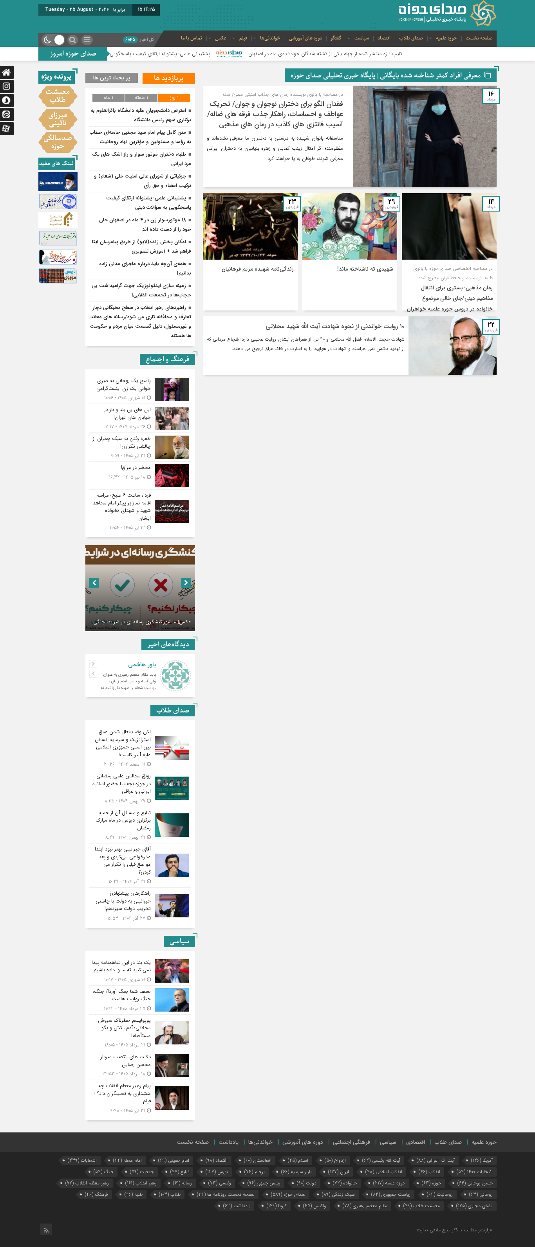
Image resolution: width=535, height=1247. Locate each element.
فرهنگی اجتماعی (351, 1142)
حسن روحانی (475, 1183)
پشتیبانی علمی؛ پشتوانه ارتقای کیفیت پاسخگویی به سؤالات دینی (194, 54)
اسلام (298, 1160)
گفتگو (336, 38)
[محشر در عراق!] (140, 475)
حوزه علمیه (446, 38)
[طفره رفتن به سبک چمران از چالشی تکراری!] (140, 447)
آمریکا (482, 1160)
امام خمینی (173, 1160)
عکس (220, 38)
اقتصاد (384, 38)
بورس (217, 1171)
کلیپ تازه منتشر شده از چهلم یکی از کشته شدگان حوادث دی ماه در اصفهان (376, 54)
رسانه (182, 1183)
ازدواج (335, 1160)
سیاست (361, 38)
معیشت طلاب (421, 1205)
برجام (254, 1171)
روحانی (481, 1194)
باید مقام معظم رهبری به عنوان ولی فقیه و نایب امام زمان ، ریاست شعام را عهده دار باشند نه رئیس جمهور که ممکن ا (128, 684)
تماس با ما (191, 38)
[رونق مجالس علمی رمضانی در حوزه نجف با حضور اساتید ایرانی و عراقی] (140, 788)
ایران (338, 1171)
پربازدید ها (169, 78)
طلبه (134, 1194)
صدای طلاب (411, 38)
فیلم (243, 38)
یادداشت (229, 1142)
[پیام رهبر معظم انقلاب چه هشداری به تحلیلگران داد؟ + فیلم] (140, 1097)
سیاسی (388, 1142)
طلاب (170, 1194)
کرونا (277, 1205)
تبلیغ (179, 1171)
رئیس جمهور (264, 1183)
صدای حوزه (288, 1194)
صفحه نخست (479, 38)
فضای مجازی (474, 1205)
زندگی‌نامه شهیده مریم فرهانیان (258, 269)
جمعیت (142, 1171)
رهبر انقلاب (141, 1183)
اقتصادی (415, 1142)
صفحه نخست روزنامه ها (226, 1194)
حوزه (431, 1183)
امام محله (127, 1160)
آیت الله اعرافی (436, 1160)
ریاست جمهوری (390, 1194)
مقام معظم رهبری (365, 1205)
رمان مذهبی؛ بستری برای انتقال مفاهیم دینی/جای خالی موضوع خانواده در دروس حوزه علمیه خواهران (450, 298)
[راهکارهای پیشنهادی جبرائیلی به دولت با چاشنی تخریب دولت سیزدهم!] (140, 905)
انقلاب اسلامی (383, 1171)
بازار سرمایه (296, 1171)
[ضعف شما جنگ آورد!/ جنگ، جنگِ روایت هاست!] (140, 1000)
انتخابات (82, 1160)
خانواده (345, 1183)
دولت (306, 1183)
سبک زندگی (338, 1194)
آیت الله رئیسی (381, 1160)
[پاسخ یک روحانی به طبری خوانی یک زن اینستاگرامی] (140, 389)
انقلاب (429, 1171)
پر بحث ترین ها (111, 78)
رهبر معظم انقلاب (87, 1183)
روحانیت (440, 1194)
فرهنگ (96, 1194)
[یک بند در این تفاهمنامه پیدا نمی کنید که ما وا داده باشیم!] (140, 971)
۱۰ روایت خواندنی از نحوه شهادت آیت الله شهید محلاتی (335, 326)
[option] (140, 588)
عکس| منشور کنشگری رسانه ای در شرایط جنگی (142, 622)
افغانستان (257, 1160)
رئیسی (219, 1183)
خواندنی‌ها (270, 38)
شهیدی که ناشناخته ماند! (365, 269)
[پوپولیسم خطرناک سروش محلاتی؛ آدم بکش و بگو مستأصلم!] (140, 1033)
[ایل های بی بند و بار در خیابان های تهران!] (140, 418)
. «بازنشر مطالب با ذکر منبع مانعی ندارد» (456, 1230)
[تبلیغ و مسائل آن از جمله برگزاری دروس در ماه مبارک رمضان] (140, 825)
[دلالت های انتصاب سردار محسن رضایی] (140, 1065)
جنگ (104, 1171)
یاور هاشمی (142, 664)
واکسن (314, 1205)
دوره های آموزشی (305, 38)
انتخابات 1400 (475, 1171)
